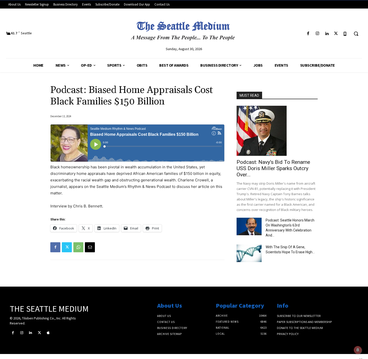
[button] (356, 34)
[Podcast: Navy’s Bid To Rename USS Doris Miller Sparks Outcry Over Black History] (277, 131)
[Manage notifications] (358, 350)
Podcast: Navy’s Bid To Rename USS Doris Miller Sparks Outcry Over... (273, 168)
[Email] (90, 247)
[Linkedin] (326, 33)
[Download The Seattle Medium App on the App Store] (345, 33)
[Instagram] (317, 33)
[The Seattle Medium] (184, 29)
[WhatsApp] (78, 247)
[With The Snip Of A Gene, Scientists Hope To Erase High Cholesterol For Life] (249, 253)
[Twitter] (336, 33)
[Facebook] (308, 33)
